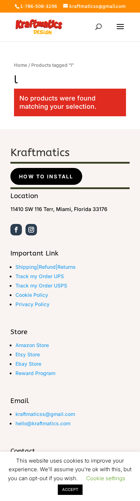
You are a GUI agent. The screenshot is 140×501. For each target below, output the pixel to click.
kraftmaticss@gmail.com (45, 414)
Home (20, 65)
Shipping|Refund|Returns (45, 267)
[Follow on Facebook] (16, 229)
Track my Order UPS (39, 276)
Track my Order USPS (41, 285)
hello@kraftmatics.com (42, 423)
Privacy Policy (32, 304)
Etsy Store (27, 354)
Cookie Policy (31, 295)
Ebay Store (28, 364)
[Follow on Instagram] (31, 229)
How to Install (46, 176)
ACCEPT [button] (70, 489)
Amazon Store (32, 345)
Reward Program (35, 373)
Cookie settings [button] (105, 478)
